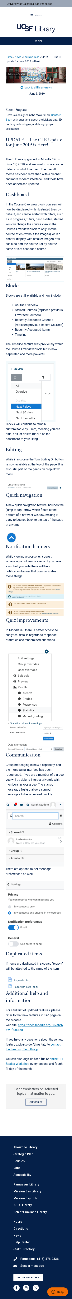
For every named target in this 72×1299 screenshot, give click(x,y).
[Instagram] (26, 1288)
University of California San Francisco (29, 4)
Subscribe (36, 1102)
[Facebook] (16, 1288)
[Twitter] (36, 1288)
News (18, 56)
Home (9, 56)
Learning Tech (31, 56)
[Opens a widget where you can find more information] (57, 1292)
